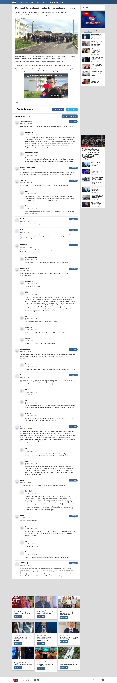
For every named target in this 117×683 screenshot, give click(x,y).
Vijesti (26, 2)
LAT (43, 2)
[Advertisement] (33, 587)
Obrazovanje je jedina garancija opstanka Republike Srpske (44, 638)
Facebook (59, 109)
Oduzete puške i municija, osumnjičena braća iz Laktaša (22, 638)
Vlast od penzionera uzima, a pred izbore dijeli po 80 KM (69, 638)
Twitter (73, 109)
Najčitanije (97, 31)
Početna (21, 2)
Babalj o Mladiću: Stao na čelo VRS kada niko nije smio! (23, 663)
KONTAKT (37, 2)
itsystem (96, 680)
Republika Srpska (46, 594)
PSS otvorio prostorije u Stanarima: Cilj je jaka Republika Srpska (67, 613)
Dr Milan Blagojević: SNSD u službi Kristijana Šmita (45, 612)
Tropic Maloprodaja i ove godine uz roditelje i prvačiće (23, 612)
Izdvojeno (88, 31)
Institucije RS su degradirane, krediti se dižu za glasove (46, 664)
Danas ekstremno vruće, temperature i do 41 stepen (68, 663)
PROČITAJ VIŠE (18, 616)
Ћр (47, 2)
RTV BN (31, 2)
